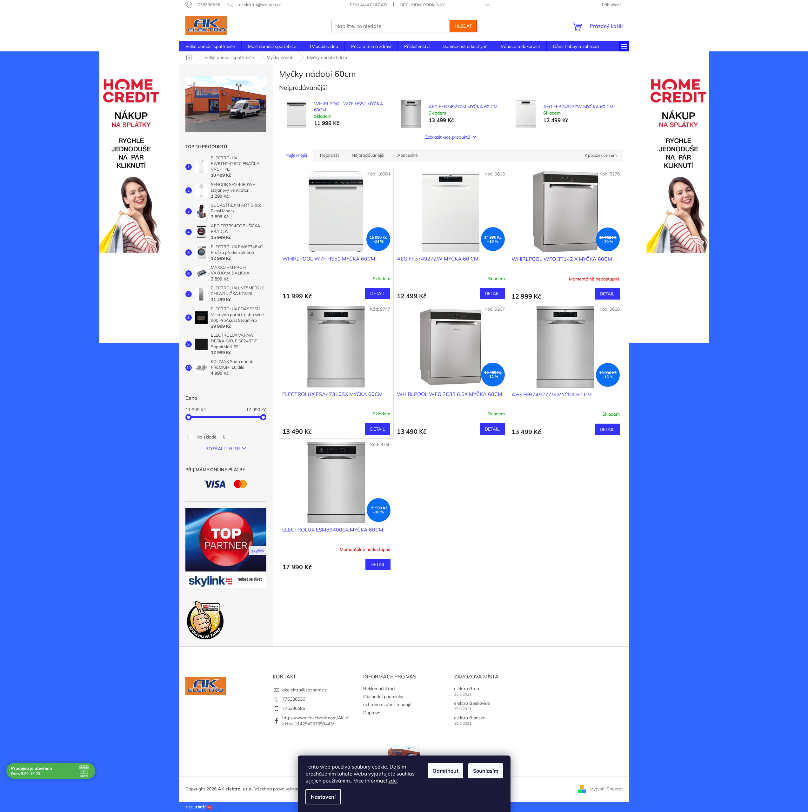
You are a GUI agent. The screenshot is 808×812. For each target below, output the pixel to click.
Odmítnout (445, 771)
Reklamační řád (368, 4)
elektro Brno (466, 688)
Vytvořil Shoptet (606, 789)
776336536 (293, 699)
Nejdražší (329, 155)
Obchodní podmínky (422, 4)
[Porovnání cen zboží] (199, 806)
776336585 (293, 708)
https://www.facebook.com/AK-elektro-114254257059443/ (315, 721)
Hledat (463, 26)
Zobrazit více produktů (447, 137)
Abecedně (407, 155)
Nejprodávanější (368, 155)
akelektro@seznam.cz (304, 690)
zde (392, 780)
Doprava (371, 713)
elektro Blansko (469, 718)
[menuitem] (210, 46)
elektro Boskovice (472, 703)
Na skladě (211, 437)
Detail (377, 293)
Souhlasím (485, 771)
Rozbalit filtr (222, 449)
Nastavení (323, 797)
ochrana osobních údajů (387, 704)
